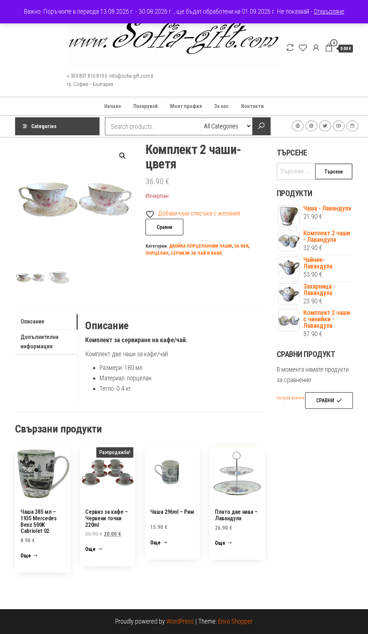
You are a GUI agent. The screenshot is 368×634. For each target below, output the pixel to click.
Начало (112, 106)
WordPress (180, 621)
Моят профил (186, 106)
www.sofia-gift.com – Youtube (339, 126)
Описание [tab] (32, 321)
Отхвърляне (329, 11)
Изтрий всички (290, 397)
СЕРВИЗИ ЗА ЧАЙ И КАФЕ (196, 253)
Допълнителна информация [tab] (39, 342)
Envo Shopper (235, 621)
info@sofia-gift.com (352, 126)
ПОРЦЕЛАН (157, 253)
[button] (122, 155)
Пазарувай (145, 106)
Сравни (164, 227)
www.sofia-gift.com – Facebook (298, 126)
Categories (43, 126)
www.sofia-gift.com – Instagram (311, 126)
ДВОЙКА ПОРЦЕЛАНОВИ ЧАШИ (200, 246)
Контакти (252, 106)
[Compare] (290, 47)
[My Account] (316, 47)
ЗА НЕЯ (241, 246)
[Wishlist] (303, 47)
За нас (221, 106)
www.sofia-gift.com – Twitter (325, 126)
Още (25, 555)
